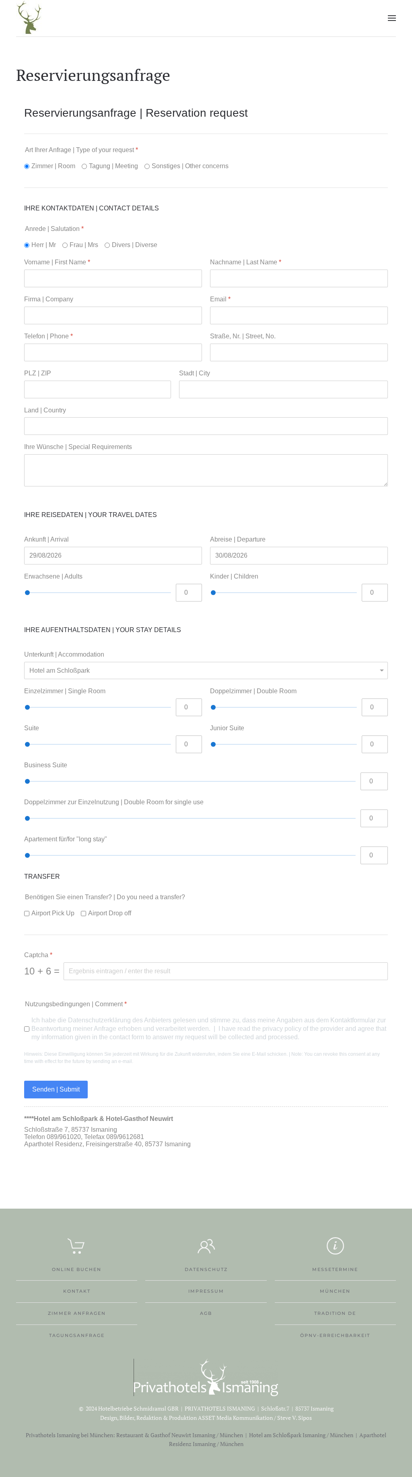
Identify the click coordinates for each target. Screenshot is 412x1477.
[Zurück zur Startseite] (29, 18)
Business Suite (45, 765)
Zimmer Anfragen (77, 1313)
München (335, 1291)
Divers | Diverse (134, 244)
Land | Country (45, 410)
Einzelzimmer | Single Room (64, 691)
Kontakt (77, 1291)
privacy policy (281, 1028)
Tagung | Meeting (113, 166)
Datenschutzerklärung (99, 1020)
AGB (206, 1313)
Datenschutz (206, 1269)
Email (220, 299)
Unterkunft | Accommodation (64, 654)
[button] (392, 18)
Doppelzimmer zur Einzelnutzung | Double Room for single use (114, 802)
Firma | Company (48, 299)
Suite (31, 728)
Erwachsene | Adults (53, 576)
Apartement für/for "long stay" (65, 839)
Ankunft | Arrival (46, 539)
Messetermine (335, 1269)
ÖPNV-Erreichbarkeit (335, 1335)
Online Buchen (76, 1269)
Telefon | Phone (48, 336)
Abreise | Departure (238, 539)
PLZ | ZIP (37, 373)
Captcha (38, 955)
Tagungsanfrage (77, 1335)
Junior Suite (227, 728)
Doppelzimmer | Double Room (253, 691)
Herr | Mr (43, 244)
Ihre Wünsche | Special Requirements (78, 446)
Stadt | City (194, 373)
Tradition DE (335, 1313)
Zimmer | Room (53, 166)
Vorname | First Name (57, 262)
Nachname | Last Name (245, 262)
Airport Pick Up (52, 913)
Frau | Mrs (84, 244)
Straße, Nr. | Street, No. (243, 336)
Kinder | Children (234, 576)
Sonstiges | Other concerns (190, 166)
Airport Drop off (109, 913)
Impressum (206, 1291)
